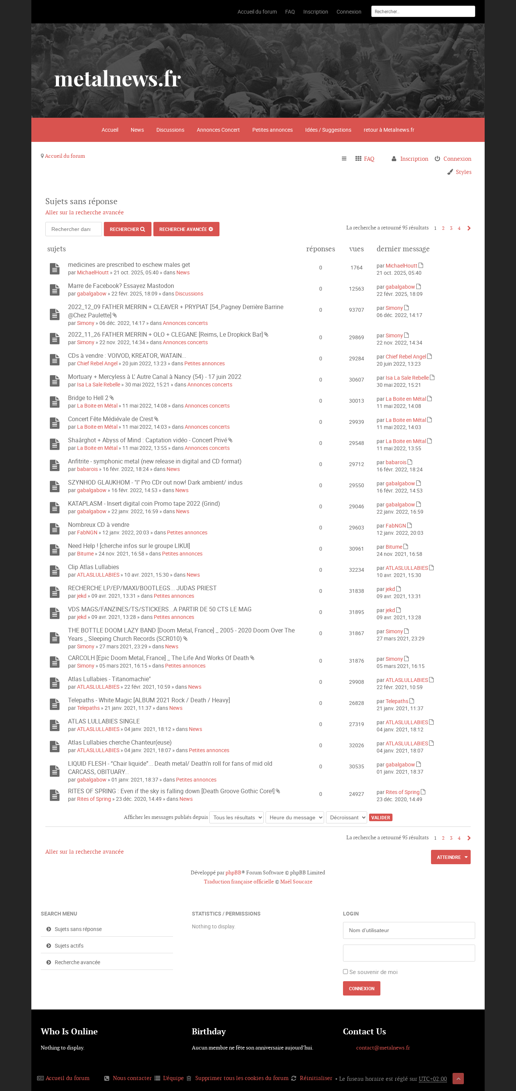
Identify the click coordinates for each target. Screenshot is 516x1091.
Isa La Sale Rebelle (98, 384)
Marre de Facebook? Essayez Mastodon (121, 286)
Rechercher (124, 229)
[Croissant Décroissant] (347, 817)
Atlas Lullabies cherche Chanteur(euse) (120, 742)
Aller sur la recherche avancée (84, 212)
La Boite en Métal (97, 405)
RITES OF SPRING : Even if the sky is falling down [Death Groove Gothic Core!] (171, 791)
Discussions (170, 129)
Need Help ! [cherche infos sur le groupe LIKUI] (129, 546)
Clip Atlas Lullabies (93, 567)
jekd (82, 595)
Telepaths (88, 707)
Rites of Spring (94, 798)
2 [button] (443, 228)
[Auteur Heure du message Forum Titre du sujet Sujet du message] (295, 817)
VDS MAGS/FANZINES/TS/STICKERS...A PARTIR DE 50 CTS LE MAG (160, 609)
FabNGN (87, 532)
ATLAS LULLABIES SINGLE (104, 721)
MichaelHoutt (93, 272)
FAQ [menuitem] (369, 158)
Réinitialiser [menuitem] (316, 1078)
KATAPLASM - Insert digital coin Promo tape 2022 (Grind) (144, 503)
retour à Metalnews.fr (389, 129)
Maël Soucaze (296, 881)
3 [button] (451, 228)
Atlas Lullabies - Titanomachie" (109, 679)
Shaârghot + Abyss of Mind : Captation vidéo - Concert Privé (147, 440)
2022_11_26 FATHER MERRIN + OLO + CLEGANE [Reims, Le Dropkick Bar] (165, 334)
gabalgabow (92, 293)
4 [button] (459, 228)
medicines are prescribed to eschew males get (129, 264)
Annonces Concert (218, 129)
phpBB (233, 872)
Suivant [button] (467, 228)
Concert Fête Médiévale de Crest (110, 419)
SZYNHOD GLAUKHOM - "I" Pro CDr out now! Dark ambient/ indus (155, 482)
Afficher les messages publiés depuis (166, 817)
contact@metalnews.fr (383, 1047)
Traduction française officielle (239, 881)
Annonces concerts (185, 322)
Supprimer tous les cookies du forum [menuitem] (242, 1078)
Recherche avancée (183, 229)
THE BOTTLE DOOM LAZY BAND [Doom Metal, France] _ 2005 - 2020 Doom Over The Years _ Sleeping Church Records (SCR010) (181, 634)
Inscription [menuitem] (414, 158)
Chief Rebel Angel (97, 363)
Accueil (110, 129)
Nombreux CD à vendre (98, 524)
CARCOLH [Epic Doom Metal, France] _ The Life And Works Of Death (158, 658)
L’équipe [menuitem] (173, 1078)
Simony (85, 322)
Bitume (85, 553)
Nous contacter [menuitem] (132, 1078)
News (137, 129)
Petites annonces (272, 129)
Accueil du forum (65, 155)
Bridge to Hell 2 (88, 398)
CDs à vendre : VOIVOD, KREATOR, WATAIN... (127, 355)
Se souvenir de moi (373, 972)
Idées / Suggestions (328, 129)
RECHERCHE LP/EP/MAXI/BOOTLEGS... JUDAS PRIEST (142, 588)
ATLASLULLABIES (98, 574)
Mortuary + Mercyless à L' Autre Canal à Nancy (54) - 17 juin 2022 (154, 376)
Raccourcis (347, 158)
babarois (87, 468)
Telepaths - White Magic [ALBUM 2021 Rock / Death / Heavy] (149, 700)
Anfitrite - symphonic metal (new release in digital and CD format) (155, 461)
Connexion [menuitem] (457, 158)
